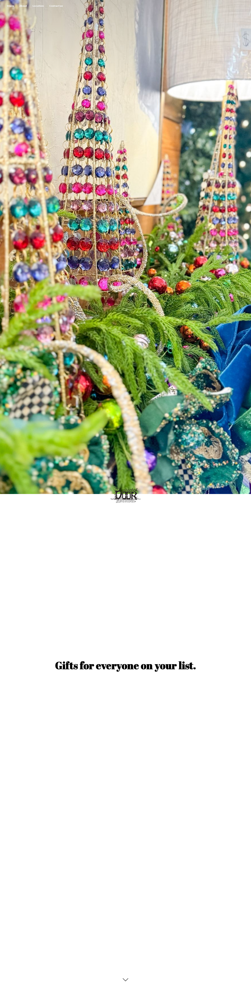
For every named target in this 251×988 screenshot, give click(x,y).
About (23, 6)
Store (10, 6)
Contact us (56, 6)
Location (38, 6)
